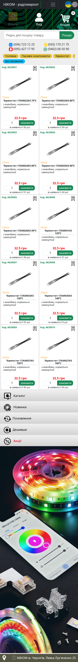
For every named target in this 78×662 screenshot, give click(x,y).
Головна (10, 56)
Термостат (62, 56)
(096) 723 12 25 (24, 44)
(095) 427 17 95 (24, 49)
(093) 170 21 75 (58, 44)
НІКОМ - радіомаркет (21, 4)
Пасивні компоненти (36, 56)
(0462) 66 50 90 (58, 49)
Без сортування (14, 61)
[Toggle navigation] (53, 4)
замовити (27, 123)
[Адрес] (3, 659)
